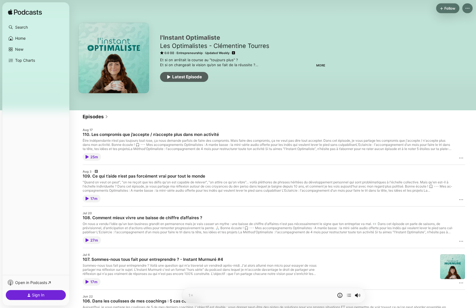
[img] (25, 12)
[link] (95, 117)
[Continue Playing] (349, 295)
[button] (36, 27)
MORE (320, 65)
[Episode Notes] (340, 295)
